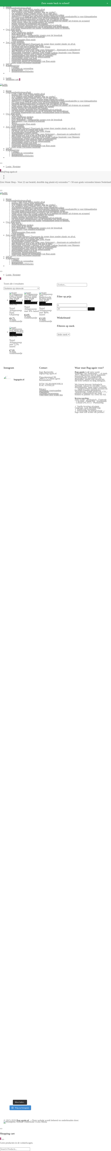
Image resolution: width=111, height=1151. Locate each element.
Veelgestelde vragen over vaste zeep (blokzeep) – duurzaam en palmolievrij (46, 49)
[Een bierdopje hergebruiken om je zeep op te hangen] (28, 1079)
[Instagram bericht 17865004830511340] (11, 1063)
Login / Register (13, 166)
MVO (14, 38)
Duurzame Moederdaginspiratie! (26, 60)
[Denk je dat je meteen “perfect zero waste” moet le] (11, 799)
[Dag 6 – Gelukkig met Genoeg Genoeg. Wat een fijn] (28, 417)
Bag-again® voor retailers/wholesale (28, 36)
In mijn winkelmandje (15, 302)
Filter (91, 309)
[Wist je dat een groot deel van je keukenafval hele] (28, 802)
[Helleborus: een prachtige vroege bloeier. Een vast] (28, 993)
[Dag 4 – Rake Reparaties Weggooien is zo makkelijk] (28, 484)
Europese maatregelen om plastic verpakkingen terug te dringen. (41, 28)
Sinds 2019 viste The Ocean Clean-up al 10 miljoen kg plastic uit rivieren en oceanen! (51, 21)
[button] (10, 325)
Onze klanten (18, 41)
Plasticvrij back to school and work (28, 45)
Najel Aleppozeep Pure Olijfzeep (15, 311)
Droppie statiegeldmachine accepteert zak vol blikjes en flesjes (40, 19)
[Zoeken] (58, 282)
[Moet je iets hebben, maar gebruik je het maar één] (28, 574)
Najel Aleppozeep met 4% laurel (31, 308)
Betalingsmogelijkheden (23, 71)
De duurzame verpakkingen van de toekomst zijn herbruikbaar (40, 26)
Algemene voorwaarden (50, 390)
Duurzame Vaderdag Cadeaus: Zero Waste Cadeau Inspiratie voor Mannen (46, 52)
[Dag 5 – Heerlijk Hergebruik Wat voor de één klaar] (11, 501)
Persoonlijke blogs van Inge (24, 58)
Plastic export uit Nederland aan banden (30, 24)
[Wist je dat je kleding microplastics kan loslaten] (11, 1019)
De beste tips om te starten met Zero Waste (31, 47)
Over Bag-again (13, 29)
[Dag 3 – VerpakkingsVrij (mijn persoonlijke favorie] (11, 589)
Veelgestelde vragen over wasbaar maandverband (34, 54)
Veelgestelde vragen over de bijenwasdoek (31, 57)
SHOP (9, 64)
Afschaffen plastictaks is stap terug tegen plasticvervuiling (38, 15)
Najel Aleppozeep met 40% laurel (45, 311)
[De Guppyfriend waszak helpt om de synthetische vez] (11, 939)
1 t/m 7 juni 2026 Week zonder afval (28, 9)
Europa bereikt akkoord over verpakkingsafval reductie (37, 25)
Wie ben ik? (17, 31)
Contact (15, 67)
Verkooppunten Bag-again (24, 39)
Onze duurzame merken (22, 32)
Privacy (42, 389)
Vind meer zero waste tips (51, 395)
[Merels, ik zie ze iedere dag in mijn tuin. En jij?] (28, 859)
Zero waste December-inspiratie (26, 62)
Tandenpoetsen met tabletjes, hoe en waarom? (32, 55)
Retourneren (17, 70)
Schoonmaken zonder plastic (25, 48)
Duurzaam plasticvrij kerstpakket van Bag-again (33, 61)
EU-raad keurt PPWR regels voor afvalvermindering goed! (38, 18)
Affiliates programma (49, 393)
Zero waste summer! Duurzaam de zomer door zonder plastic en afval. (44, 44)
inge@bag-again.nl (48, 373)
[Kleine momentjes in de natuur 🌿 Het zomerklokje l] (11, 873)
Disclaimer (44, 392)
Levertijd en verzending (22, 68)
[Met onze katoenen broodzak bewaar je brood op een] (28, 942)
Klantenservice (12, 65)
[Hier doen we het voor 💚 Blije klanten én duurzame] (28, 734)
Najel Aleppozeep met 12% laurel (15, 343)
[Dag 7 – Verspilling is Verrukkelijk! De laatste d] (11, 422)
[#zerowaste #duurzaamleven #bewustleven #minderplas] (11, 718)
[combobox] (72, 285)
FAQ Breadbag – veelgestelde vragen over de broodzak (37, 35)
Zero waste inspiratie (15, 42)
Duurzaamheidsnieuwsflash (18, 8)
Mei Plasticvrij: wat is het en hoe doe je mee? (32, 51)
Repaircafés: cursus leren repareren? (28, 11)
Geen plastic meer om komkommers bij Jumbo (33, 22)
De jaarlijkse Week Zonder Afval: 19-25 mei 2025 (34, 13)
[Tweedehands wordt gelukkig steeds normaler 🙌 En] (11, 669)
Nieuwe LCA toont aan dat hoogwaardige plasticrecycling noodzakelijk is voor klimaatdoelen (54, 16)
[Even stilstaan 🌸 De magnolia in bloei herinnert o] (28, 669)
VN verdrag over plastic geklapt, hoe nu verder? (34, 12)
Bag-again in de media (22, 34)
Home (8, 91)
